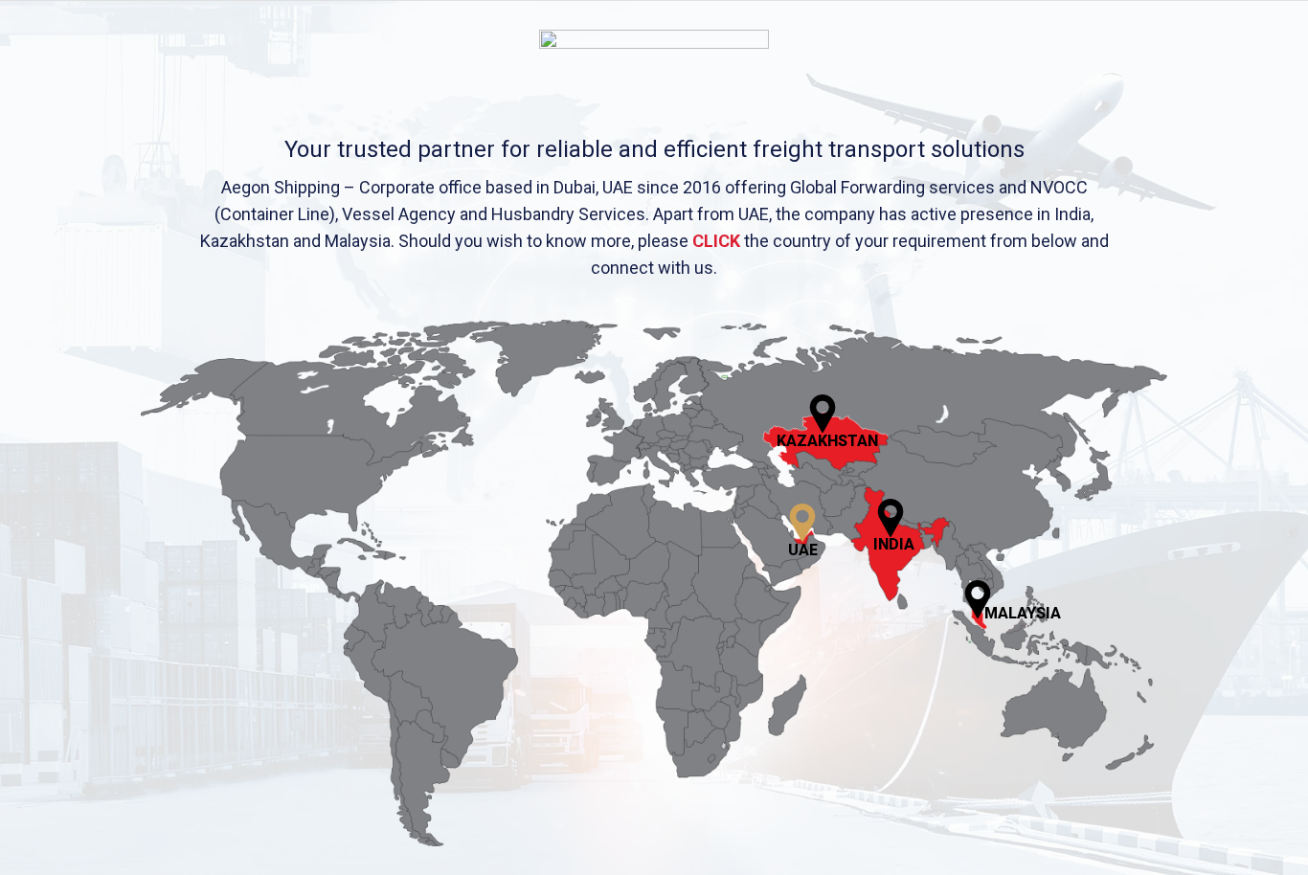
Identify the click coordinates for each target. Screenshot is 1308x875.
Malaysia (1022, 613)
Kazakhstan (827, 441)
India (893, 544)
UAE (803, 550)
